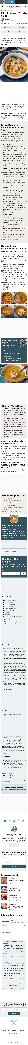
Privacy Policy (18, 1042)
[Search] (25, 6)
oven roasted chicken (13, 224)
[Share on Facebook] (2, 23)
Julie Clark (7, 19)
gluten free (20, 117)
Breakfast (6, 1028)
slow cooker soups (9, 498)
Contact (10, 1037)
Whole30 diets (22, 119)
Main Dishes (13, 1028)
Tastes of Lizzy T (14, 6)
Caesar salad (7, 353)
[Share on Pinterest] (5, 23)
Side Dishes (21, 1030)
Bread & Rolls (6, 1030)
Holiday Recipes (8, 10)
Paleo (13, 119)
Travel (15, 1037)
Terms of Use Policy (17, 35)
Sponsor (20, 1037)
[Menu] (2, 6)
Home (2, 10)
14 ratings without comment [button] (16, 921)
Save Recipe (21, 27)
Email (4, 570)
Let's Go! (14, 866)
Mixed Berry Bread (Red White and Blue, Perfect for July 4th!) (17, 908)
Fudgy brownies (8, 358)
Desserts (20, 1028)
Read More (14, 845)
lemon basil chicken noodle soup (13, 500)
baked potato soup (9, 503)
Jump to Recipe (7, 27)
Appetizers (13, 1030)
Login (25, 925)
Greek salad (16, 353)
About (5, 1037)
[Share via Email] (11, 23)
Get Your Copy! (21, 2)
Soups (15, 1033)
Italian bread (7, 356)
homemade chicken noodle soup (16, 104)
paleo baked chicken (15, 511)
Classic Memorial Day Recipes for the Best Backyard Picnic (15, 898)
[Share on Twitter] (8, 23)
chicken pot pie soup (10, 505)
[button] (17, 23)
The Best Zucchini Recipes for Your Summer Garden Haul (16, 882)
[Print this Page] (18, 821)
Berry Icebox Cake (14, 890)
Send (23, 573)
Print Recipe (6, 551)
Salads (11, 1033)
